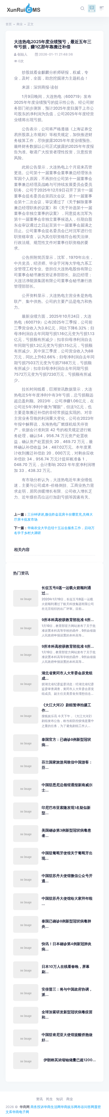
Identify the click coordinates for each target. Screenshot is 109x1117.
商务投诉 (37, 1107)
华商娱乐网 (69, 1107)
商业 (19, 24)
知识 (59, 1099)
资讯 (39, 1099)
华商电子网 (20, 1112)
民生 (49, 1099)
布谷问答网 (85, 1107)
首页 (9, 24)
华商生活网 (52, 1107)
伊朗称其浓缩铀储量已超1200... (70, 1060)
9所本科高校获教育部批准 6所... (68, 620)
